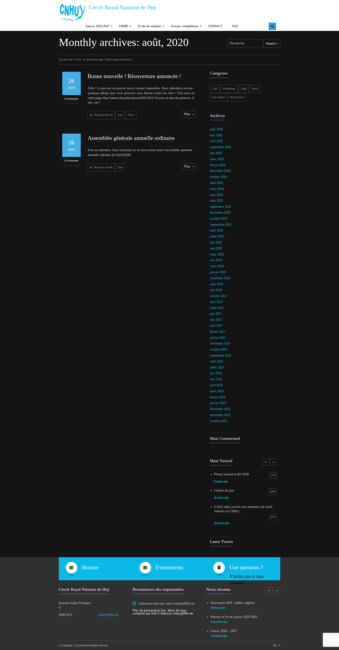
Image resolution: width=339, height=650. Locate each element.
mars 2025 (217, 159)
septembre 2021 (220, 206)
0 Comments (71, 98)
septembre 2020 (220, 224)
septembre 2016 (220, 355)
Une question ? (246, 567)
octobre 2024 (218, 177)
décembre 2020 (220, 212)
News (131, 115)
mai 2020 (216, 248)
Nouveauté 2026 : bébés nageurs (233, 603)
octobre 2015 (218, 421)
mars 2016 (217, 391)
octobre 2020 (218, 218)
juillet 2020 (217, 236)
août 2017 (216, 302)
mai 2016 (216, 379)
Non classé (218, 97)
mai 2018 (216, 290)
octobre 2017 (218, 296)
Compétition (228, 88)
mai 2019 (216, 260)
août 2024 (216, 183)
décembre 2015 (220, 409)
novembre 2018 (220, 278)
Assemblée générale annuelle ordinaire (131, 138)
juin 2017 (216, 313)
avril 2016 (216, 385)
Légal (244, 88)
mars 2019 (217, 266)
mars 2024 (217, 189)
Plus (187, 114)
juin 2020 (216, 242)
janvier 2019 (218, 272)
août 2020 (216, 230)
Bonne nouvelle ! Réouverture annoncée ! (134, 76)
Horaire (90, 567)
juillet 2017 (217, 308)
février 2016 (218, 397)
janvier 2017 (218, 337)
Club (120, 115)
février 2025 (218, 165)
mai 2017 (216, 319)
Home (77, 59)
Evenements (169, 567)
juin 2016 (216, 373)
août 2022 (216, 200)
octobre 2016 (218, 349)
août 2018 (216, 284)
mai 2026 (216, 135)
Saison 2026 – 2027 (224, 631)
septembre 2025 (220, 147)
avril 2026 (216, 141)
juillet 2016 (217, 367)
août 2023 (216, 195)
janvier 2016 (218, 403)
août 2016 (216, 361)
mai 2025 (216, 153)
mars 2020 (217, 254)
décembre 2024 (220, 171)
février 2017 (218, 331)
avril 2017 (216, 325)
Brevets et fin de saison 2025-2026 (234, 617)
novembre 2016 (220, 343)
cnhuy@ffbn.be (108, 615)
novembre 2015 (220, 415)
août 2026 (216, 129)
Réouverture (237, 97)
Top (275, 645)
